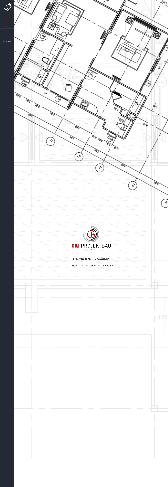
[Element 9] (7, 3)
